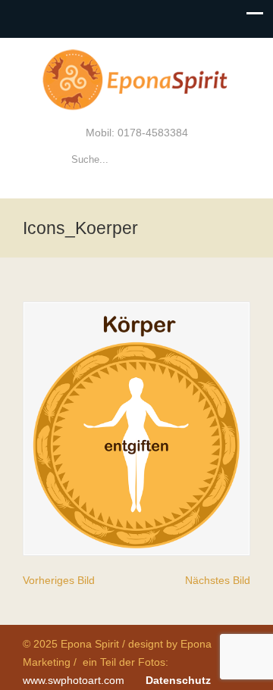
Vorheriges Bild (59, 580)
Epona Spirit (136, 80)
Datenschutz (178, 680)
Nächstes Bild (217, 580)
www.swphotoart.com (73, 680)
